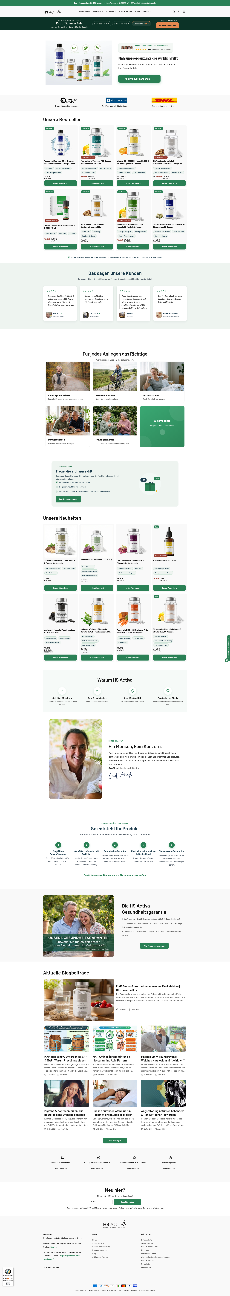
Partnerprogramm (148, 1253)
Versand (126, 1290)
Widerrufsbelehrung (149, 1246)
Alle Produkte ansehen (139, 78)
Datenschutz (146, 1240)
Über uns (145, 1250)
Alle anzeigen (115, 1140)
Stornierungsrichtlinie (148, 1290)
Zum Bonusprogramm (68, 499)
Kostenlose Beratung (101, 1246)
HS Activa (83, 1290)
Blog (94, 1253)
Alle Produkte (98, 1243)
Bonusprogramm (99, 1250)
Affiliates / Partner (100, 1257)
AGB (119, 1290)
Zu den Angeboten (167, 25)
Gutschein (145, 1264)
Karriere (53, 1247)
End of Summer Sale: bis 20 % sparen (89, 3)
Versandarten (147, 1243)
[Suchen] (174, 11)
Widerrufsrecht (147, 1260)
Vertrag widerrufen (51, 1267)
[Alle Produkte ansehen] (79, 63)
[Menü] (12, 1268)
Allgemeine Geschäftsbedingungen (156, 1257)
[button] (184, 11)
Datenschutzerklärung (109, 1290)
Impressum (146, 1267)
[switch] (8, 1283)
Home (94, 1240)
